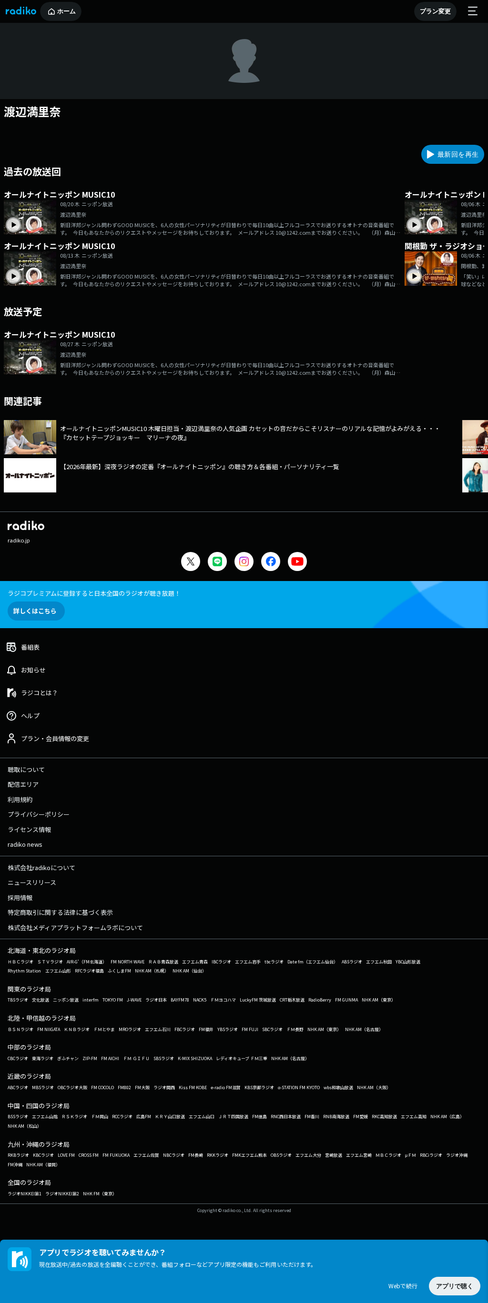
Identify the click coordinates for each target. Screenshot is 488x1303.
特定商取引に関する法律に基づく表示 (60, 912)
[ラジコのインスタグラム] (244, 561)
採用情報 (20, 897)
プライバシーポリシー (39, 814)
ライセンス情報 (29, 829)
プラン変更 (435, 11)
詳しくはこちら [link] (35, 610)
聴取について (26, 769)
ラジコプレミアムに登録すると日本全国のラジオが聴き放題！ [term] (94, 593)
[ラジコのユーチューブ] (297, 562)
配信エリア (23, 784)
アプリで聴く (454, 1286)
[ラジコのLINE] (217, 562)
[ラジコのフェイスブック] (270, 562)
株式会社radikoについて (41, 867)
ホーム (66, 11)
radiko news (25, 844)
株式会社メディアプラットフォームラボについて (75, 927)
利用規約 (20, 799)
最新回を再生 (457, 154)
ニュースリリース (32, 882)
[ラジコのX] (190, 562)
